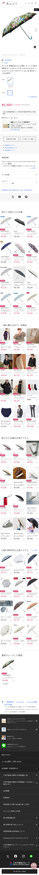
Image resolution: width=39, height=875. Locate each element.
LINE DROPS (8, 60)
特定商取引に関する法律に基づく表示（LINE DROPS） (17, 190)
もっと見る (32, 168)
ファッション (20, 702)
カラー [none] (3, 79)
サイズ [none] (3, 92)
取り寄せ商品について (11, 147)
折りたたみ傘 (8, 704)
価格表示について (10, 145)
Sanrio (6, 63)
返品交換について (10, 150)
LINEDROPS (10, 702)
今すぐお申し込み (15, 129)
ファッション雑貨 (32, 702)
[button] (19, 30)
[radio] (10, 83)
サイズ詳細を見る (32, 96)
